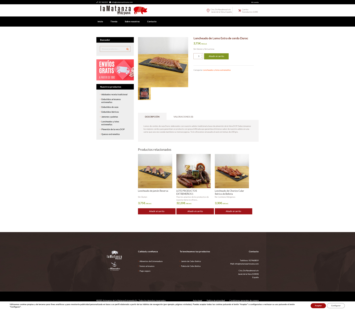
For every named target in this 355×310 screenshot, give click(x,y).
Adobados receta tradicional (114, 94)
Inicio (100, 21)
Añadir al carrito (216, 56)
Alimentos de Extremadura (151, 261)
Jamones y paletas (109, 116)
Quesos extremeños (110, 134)
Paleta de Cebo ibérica (191, 266)
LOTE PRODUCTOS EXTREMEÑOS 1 (186, 192)
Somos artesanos (147, 266)
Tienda (113, 21)
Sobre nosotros (132, 21)
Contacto (151, 21)
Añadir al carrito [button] (156, 211)
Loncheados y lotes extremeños (217, 70)
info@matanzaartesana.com (122, 2)
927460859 (254, 260)
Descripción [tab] (152, 116)
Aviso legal (197, 300)
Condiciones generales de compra (244, 300)
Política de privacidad (216, 300)
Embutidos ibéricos (110, 112)
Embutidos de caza (109, 107)
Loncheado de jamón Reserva (153, 190)
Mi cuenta (255, 2)
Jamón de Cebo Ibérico (191, 261)
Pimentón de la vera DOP (113, 129)
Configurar (336, 305)
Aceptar (318, 305)
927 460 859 (103, 2)
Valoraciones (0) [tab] (183, 116)
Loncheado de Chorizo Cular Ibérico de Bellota (229, 192)
